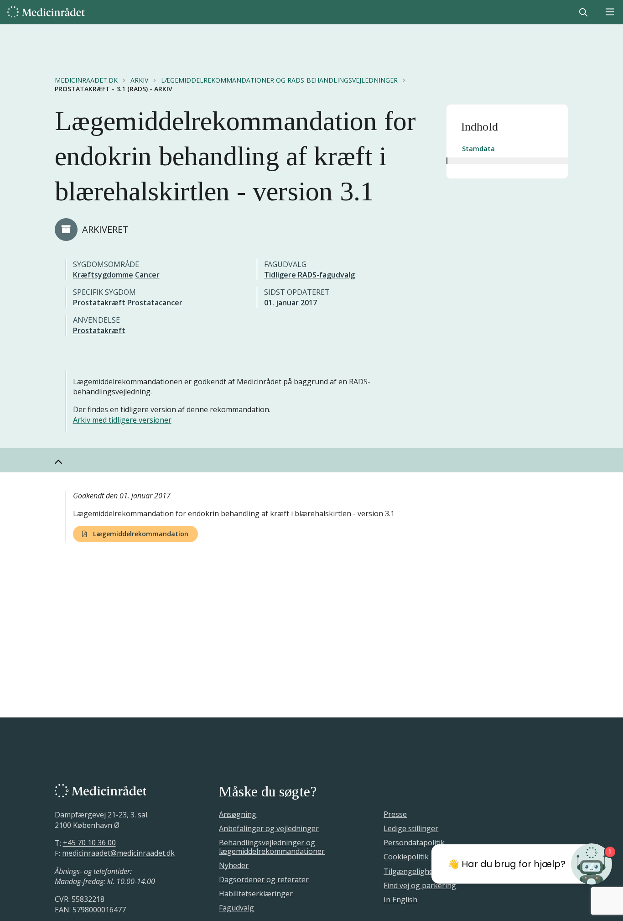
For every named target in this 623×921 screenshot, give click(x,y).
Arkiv (139, 80)
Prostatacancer (154, 303)
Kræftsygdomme (103, 275)
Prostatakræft (99, 303)
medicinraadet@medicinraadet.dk (118, 853)
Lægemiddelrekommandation (139, 533)
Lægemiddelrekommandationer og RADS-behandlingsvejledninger (279, 80)
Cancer (147, 275)
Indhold (479, 126)
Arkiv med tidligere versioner (122, 420)
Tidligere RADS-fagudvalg (309, 275)
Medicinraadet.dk (86, 80)
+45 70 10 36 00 (89, 843)
